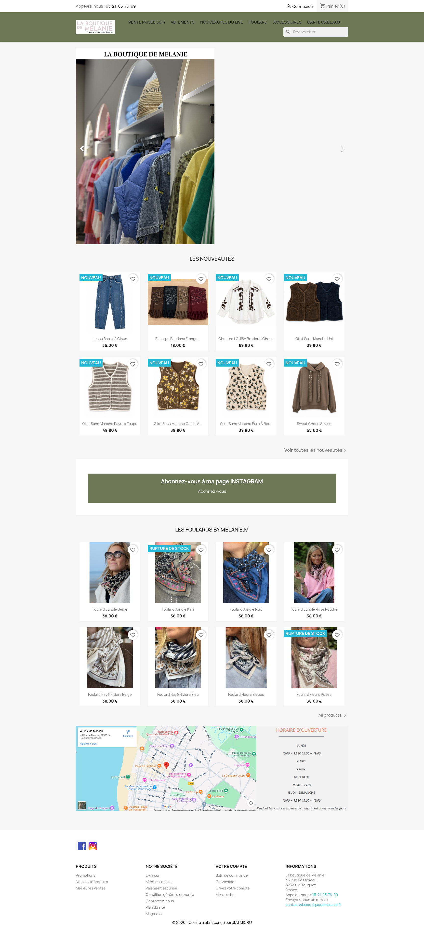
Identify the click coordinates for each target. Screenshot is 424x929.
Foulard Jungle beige (110, 609)
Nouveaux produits (92, 881)
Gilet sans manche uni (314, 338)
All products (333, 715)
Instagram (92, 845)
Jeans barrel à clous (110, 338)
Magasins (154, 913)
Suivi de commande (232, 875)
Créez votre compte (233, 888)
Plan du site (155, 907)
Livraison (153, 875)
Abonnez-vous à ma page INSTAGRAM (212, 481)
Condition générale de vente (170, 894)
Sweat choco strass (314, 423)
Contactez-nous (160, 901)
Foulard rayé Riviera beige (110, 694)
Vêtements (183, 22)
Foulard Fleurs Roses (314, 694)
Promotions (85, 875)
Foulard (258, 22)
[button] (96, 146)
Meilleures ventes (91, 888)
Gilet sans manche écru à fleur (246, 423)
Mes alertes (226, 894)
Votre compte (231, 866)
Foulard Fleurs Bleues (246, 694)
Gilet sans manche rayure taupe (109, 423)
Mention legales (159, 881)
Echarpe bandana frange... (177, 338)
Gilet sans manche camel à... (178, 423)
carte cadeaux (324, 22)
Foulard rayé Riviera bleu (178, 694)
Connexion (225, 881)
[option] (212, 146)
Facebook (81, 845)
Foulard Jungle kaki (178, 609)
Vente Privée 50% (147, 22)
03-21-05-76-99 (121, 6)
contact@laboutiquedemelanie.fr (313, 904)
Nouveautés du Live (221, 22)
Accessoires (287, 22)
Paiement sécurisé (161, 888)
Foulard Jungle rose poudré (314, 609)
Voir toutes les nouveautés (316, 450)
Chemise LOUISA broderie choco (246, 338)
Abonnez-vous (212, 491)
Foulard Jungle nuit (246, 609)
